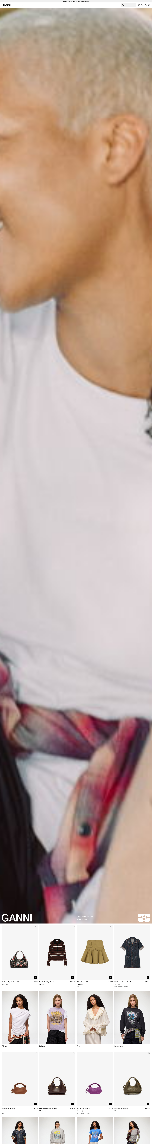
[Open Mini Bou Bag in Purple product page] (95, 1079)
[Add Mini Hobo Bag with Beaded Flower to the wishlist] (36, 927)
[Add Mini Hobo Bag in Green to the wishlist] (149, 1053)
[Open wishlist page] (142, 5)
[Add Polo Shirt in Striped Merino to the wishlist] (73, 927)
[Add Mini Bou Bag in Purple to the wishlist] (111, 1053)
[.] (76, 1)
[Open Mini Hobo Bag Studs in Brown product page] (57, 1079)
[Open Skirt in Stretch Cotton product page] (95, 952)
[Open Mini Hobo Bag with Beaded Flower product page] (20, 952)
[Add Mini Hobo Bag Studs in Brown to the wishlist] (73, 1053)
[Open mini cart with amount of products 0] (149, 5)
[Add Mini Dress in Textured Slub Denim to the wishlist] (149, 927)
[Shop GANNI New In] (76, 918)
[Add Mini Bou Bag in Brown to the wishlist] (36, 1053)
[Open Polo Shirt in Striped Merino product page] (57, 952)
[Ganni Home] (6, 5)
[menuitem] (14, 5)
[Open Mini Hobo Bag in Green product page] (132, 1079)
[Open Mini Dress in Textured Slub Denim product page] (132, 952)
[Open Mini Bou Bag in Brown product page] (20, 1079)
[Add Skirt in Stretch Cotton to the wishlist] (111, 927)
